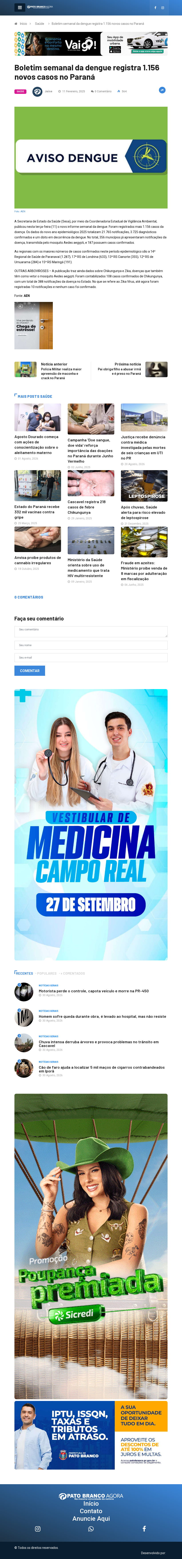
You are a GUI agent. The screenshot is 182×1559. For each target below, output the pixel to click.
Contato (91, 1511)
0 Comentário (103, 91)
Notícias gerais (48, 985)
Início (23, 23)
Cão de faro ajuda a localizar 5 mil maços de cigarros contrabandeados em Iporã (102, 1069)
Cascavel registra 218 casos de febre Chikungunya (87, 507)
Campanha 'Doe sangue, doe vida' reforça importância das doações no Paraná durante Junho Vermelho (90, 450)
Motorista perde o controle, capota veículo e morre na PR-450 (94, 990)
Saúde (39, 23)
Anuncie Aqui (91, 1518)
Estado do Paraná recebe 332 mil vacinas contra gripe (36, 512)
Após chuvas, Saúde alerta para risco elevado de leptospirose (143, 512)
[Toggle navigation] (19, 7)
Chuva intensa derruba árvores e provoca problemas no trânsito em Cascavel (99, 1043)
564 (124, 91)
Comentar (30, 671)
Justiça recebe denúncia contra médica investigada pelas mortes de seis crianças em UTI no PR (143, 447)
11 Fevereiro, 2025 (73, 91)
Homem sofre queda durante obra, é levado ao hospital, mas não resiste (102, 1016)
